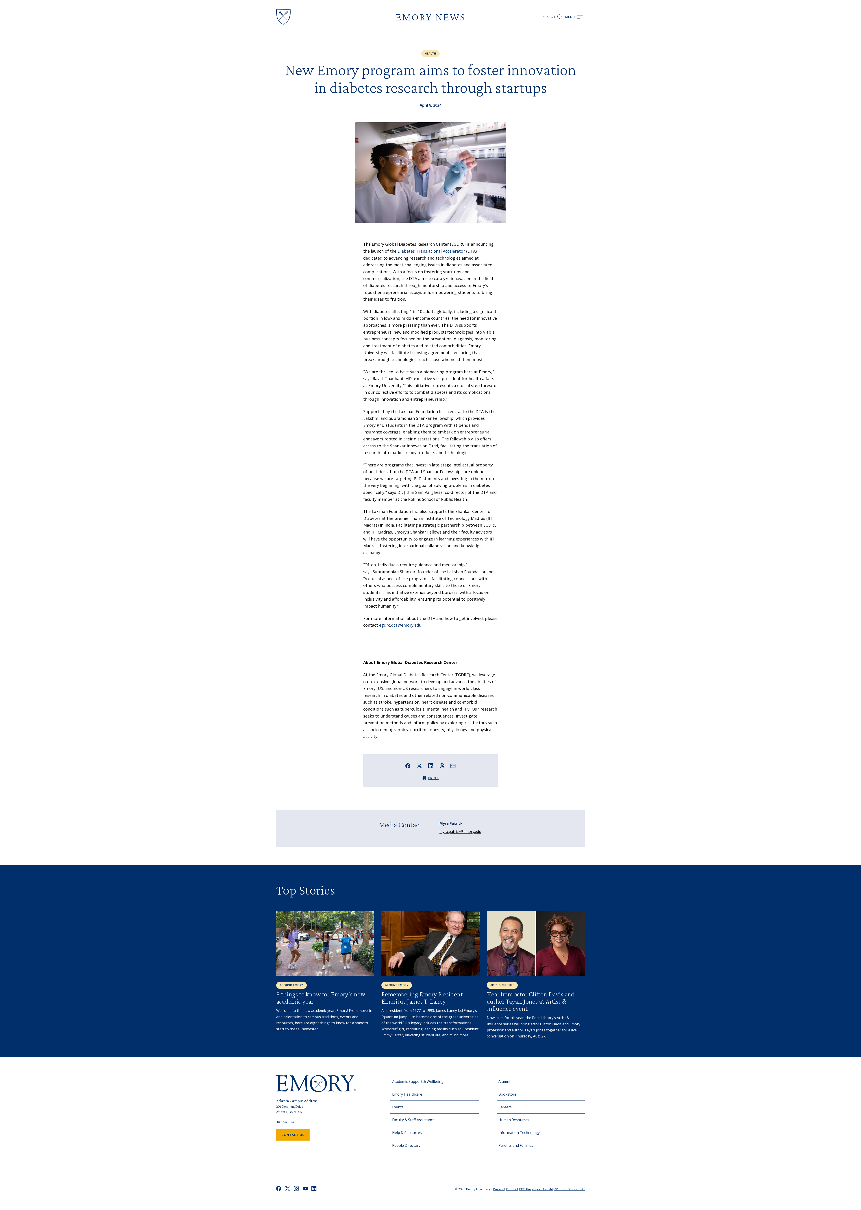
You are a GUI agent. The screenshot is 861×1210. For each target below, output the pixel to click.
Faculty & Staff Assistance (413, 1119)
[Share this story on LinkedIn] (431, 766)
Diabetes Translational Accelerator (431, 251)
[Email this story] (453, 766)
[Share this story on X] (419, 766)
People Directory (406, 1145)
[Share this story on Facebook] (408, 766)
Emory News (430, 17)
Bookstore (507, 1094)
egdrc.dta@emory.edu (400, 625)
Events (397, 1107)
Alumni (504, 1081)
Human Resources (513, 1119)
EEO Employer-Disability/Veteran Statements (552, 1189)
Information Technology (519, 1132)
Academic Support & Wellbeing (418, 1081)
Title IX (511, 1189)
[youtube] (305, 1189)
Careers (505, 1107)
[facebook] (278, 1189)
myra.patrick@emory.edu (460, 831)
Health (430, 53)
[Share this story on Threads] (442, 766)
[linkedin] (314, 1189)
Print (433, 778)
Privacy (498, 1189)
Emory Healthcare (407, 1094)
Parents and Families (515, 1145)
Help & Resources (407, 1132)
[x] (287, 1189)
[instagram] (296, 1189)
